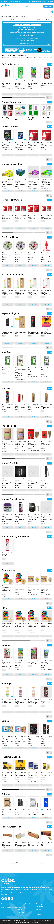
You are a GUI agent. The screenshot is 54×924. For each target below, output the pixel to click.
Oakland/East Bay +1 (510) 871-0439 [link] (13, 1)
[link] (52, 11)
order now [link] (48, 6)
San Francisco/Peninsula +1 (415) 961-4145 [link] (42, 1)
